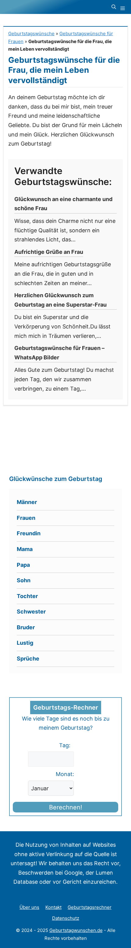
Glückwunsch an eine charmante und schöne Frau (63, 204)
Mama (25, 549)
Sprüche (28, 658)
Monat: (65, 774)
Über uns (29, 907)
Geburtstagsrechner (90, 907)
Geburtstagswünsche (31, 33)
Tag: (64, 745)
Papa (23, 565)
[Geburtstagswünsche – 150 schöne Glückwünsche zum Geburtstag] (41, 7)
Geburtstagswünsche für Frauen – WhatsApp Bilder (59, 353)
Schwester (31, 611)
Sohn (23, 580)
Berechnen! (65, 807)
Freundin (29, 533)
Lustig (25, 643)
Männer (27, 502)
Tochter (27, 596)
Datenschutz (65, 918)
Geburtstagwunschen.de (76, 930)
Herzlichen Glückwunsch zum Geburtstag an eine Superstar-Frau (60, 300)
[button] (113, 7)
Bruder (26, 627)
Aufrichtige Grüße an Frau (48, 252)
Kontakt (53, 907)
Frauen (26, 518)
